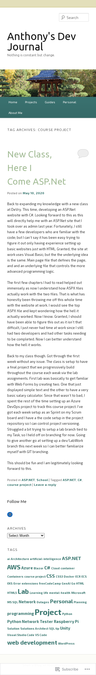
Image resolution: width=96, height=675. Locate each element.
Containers (15, 576)
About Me (15, 112)
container (68, 568)
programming (20, 613)
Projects (31, 102)
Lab (23, 591)
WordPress (66, 643)
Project (48, 612)
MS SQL (12, 602)
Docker (69, 576)
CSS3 (59, 576)
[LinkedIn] (10, 514)
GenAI (66, 583)
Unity (65, 628)
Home (13, 102)
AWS (14, 567)
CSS (50, 576)
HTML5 (12, 592)
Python (67, 614)
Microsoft (78, 592)
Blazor (38, 568)
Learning (36, 592)
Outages (43, 602)
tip (57, 628)
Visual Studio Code (20, 635)
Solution (13, 628)
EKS (10, 583)
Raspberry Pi (66, 621)
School (42, 480)
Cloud (55, 568)
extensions (30, 583)
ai (8, 559)
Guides (50, 102)
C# (80, 480)
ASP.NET (28, 480)
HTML (80, 583)
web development (32, 642)
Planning (80, 602)
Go (73, 583)
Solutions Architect (34, 628)
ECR (78, 576)
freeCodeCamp (50, 583)
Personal (69, 102)
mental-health (59, 592)
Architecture (20, 559)
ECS (84, 576)
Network (27, 601)
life (45, 592)
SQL (52, 628)
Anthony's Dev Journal (41, 41)
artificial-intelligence (45, 559)
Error (17, 583)
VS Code (41, 635)
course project (19, 484)
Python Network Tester (30, 621)
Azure (27, 567)
